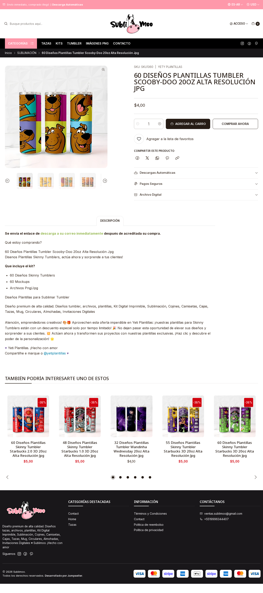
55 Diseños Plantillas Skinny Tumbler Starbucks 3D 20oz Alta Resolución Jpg (183, 449)
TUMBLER (74, 43)
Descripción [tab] (110, 220)
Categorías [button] (18, 43)
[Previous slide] (8, 181)
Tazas (72, 524)
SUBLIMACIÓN (26, 53)
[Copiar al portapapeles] (177, 158)
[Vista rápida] (42, 415)
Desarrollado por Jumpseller (63, 575)
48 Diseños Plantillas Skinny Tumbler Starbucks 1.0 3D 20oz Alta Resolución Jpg (79, 449)
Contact (73, 513)
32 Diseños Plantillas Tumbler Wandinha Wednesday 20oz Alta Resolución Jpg (131, 449)
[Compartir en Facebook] (137, 158)
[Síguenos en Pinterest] (256, 43)
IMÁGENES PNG (97, 43)
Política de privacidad (148, 530)
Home (72, 519)
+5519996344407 (216, 519)
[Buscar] (5, 24)
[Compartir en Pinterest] (167, 158)
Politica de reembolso (149, 524)
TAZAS (46, 43)
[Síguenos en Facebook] (249, 43)
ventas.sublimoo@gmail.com (223, 513)
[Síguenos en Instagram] (242, 43)
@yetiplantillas (55, 353)
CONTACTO (121, 43)
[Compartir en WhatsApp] (157, 158)
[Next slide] (104, 181)
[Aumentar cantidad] (159, 124)
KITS (59, 43)
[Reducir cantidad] (137, 124)
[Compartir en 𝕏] (147, 158)
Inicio (8, 53)
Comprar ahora (235, 124)
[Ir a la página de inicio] (131, 23)
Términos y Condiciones (150, 513)
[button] (113, 477)
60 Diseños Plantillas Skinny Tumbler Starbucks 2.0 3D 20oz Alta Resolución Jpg (28, 449)
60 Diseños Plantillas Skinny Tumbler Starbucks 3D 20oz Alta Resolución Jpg (234, 449)
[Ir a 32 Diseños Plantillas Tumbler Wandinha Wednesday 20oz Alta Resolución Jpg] (131, 416)
